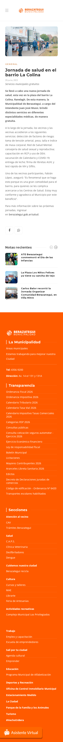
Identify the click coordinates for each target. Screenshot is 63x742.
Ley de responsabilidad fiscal (23, 447)
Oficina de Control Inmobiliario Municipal (31, 688)
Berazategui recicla (17, 571)
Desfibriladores (15, 552)
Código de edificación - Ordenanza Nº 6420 (31, 488)
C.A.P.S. (10, 541)
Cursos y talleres (16, 585)
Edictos (10, 474)
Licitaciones (13, 457)
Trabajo (10, 631)
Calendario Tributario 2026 (22, 402)
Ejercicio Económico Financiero (24, 441)
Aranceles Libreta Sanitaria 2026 (25, 468)
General (11, 64)
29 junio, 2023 (11, 80)
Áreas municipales (17, 348)
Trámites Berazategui (18, 527)
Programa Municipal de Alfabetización (28, 674)
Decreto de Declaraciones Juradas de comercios (27, 481)
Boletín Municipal (16, 452)
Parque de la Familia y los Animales (27, 707)
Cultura (10, 579)
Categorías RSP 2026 (18, 422)
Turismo (11, 714)
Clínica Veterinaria (17, 546)
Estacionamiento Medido (21, 695)
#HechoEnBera (15, 720)
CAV (8, 522)
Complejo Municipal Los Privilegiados (28, 614)
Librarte (10, 595)
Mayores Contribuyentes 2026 (23, 463)
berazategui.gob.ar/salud (23, 214)
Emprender (12, 661)
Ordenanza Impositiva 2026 (22, 397)
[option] (31, 277)
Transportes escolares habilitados (26, 493)
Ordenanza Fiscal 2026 (19, 391)
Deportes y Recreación (19, 682)
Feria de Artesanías (17, 601)
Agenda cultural (15, 655)
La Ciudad (12, 701)
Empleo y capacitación (19, 636)
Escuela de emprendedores (22, 642)
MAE (8, 590)
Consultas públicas (17, 427)
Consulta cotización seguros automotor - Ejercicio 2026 (29, 434)
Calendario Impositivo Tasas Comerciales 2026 (30, 415)
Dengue (10, 557)
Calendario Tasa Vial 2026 (21, 407)
